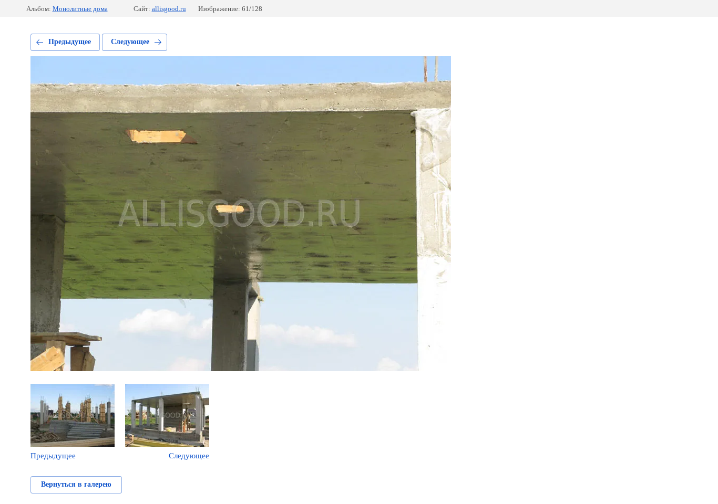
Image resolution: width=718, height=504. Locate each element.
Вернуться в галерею (76, 484)
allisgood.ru (169, 9)
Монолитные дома (80, 9)
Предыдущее (69, 42)
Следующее (130, 42)
